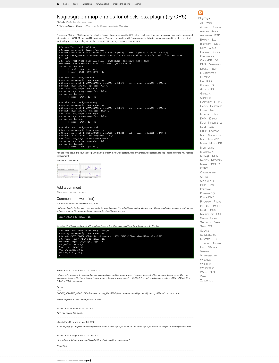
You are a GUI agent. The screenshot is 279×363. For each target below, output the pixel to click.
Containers (207, 56)
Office (204, 176)
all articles (87, 3)
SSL (218, 214)
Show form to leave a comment (71, 192)
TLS (215, 238)
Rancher (217, 205)
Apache (204, 31)
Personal (206, 189)
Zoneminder (207, 280)
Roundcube (207, 214)
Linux (203, 130)
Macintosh (214, 135)
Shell (216, 222)
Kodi (203, 122)
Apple (214, 31)
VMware (103, 26)
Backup (204, 39)
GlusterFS (207, 89)
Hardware (216, 106)
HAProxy (206, 101)
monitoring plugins (121, 3)
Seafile (214, 218)
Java (215, 114)
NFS (215, 155)
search (138, 3)
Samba (204, 218)
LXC (211, 126)
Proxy (217, 201)
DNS (203, 64)
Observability (208, 172)
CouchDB (206, 60)
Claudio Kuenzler (73, 22)
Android (205, 27)
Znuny (204, 276)
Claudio (60, 321)
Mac (202, 135)
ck (58, 203)
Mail (203, 139)
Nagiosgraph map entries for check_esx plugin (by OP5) (121, 16)
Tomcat (204, 243)
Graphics (205, 97)
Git (214, 85)
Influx (214, 110)
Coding (204, 52)
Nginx (203, 164)
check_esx (145, 34)
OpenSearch (207, 180)
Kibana (213, 118)
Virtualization (113, 26)
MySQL (205, 155)
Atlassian (206, 35)
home (66, 3)
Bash (214, 39)
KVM (203, 118)
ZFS (212, 272)
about (75, 3)
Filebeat (205, 77)
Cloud (213, 47)
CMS (217, 43)
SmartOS (206, 226)
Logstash (214, 130)
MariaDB (213, 139)
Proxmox (205, 201)
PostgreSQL (208, 193)
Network (216, 160)
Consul (215, 52)
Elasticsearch (208, 72)
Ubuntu (216, 243)
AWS (208, 23)
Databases (215, 64)
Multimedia (206, 151)
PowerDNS (207, 197)
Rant (203, 209)
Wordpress (207, 268)
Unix (202, 247)
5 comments (87, 22)
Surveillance (208, 234)
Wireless (205, 263)
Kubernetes (215, 122)
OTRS (204, 168)
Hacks (204, 106)
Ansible (217, 27)
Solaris (204, 230)
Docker (204, 68)
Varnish (205, 251)
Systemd (205, 238)
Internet (205, 114)
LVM (203, 126)
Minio (203, 143)
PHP (203, 185)
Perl (211, 185)
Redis (212, 209)
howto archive (102, 3)
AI (201, 23)
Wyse (203, 272)
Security (205, 222)
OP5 (131, 34)
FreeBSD (206, 81)
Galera (204, 85)
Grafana (205, 93)
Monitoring (123, 26)
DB (217, 60)
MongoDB (215, 143)
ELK (214, 68)
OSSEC (215, 164)
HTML (218, 101)
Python (204, 205)
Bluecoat (205, 43)
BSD (217, 35)
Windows (205, 259)
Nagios (97, 26)
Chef (203, 47)
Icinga (203, 110)
